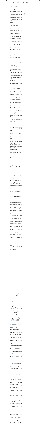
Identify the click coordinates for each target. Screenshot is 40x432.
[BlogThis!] (19, 62)
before (15, 368)
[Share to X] (20, 62)
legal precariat (12, 356)
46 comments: (17, 119)
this (17, 306)
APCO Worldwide (19, 380)
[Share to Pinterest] (21, 62)
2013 (24, 15)
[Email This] (19, 119)
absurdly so (14, 42)
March (24, 12)
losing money (17, 136)
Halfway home (11, 5)
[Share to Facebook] (20, 62)
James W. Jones (19, 379)
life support (12, 49)
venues (14, 53)
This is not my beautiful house (13, 327)
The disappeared (12, 245)
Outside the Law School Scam (12, 158)
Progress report (12, 122)
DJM (23, 19)
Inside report (11, 362)
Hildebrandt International (16, 381)
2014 (24, 14)
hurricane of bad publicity (16, 51)
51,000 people (18, 132)
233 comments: (18, 324)
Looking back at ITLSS (12, 65)
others (11, 53)
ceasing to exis (17, 49)
